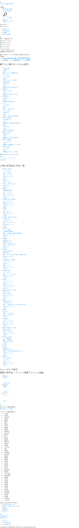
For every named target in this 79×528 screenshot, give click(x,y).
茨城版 (5, 32)
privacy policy (7, 522)
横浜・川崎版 (6, 34)
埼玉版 (5, 29)
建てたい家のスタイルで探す (12, 506)
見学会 (5, 508)
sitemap (5, 521)
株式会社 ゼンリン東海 (6, 409)
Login (4, 524)
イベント (6, 512)
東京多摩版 (6, 31)
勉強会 (5, 510)
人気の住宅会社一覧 (9, 504)
